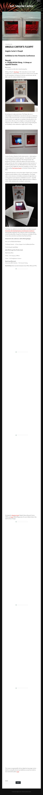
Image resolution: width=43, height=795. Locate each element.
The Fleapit (16, 72)
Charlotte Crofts (15, 515)
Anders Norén (28, 791)
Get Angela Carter (21, 6)
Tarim (11, 517)
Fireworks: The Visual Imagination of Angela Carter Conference (19, 231)
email (18, 771)
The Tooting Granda (16, 168)
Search (6, 780)
